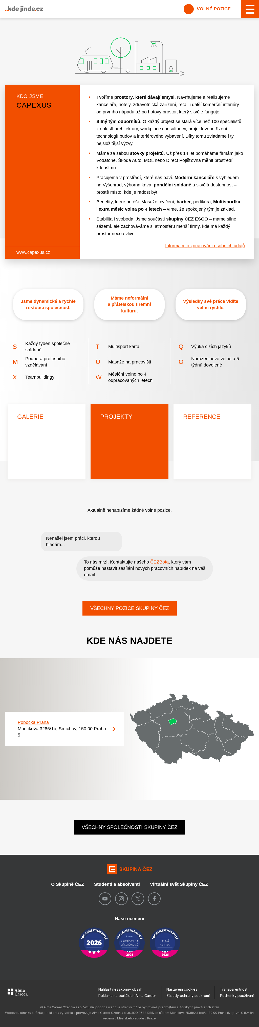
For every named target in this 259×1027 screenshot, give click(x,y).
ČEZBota (159, 562)
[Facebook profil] (154, 898)
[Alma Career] (17, 993)
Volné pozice (213, 8)
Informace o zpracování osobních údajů (205, 245)
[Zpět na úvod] (129, 869)
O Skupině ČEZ (67, 884)
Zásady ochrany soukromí (188, 995)
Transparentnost (233, 989)
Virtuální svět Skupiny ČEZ (179, 884)
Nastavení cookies (181, 989)
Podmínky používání (237, 995)
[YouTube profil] (105, 898)
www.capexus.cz (33, 252)
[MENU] (250, 9)
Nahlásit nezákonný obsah (120, 989)
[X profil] (138, 898)
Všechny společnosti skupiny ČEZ (129, 827)
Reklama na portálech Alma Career (127, 995)
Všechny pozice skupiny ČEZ (129, 608)
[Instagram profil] (121, 898)
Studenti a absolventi (117, 884)
